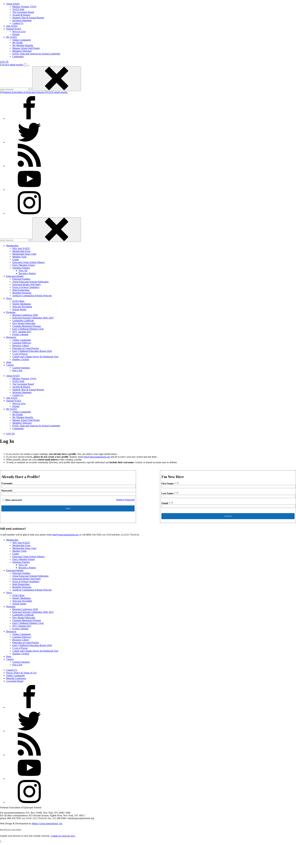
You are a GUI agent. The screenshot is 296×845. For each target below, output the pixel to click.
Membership (12, 245)
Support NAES (13, 28)
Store (8, 362)
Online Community (21, 40)
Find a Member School (23, 265)
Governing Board (14, 681)
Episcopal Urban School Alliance (28, 262)
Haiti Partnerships (21, 290)
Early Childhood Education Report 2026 (32, 351)
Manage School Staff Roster (26, 48)
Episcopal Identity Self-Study (26, 284)
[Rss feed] (29, 166)
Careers (10, 365)
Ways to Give (19, 31)
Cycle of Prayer (20, 354)
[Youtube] (29, 189)
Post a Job (17, 370)
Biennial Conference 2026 (25, 315)
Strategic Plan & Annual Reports (28, 17)
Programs (10, 312)
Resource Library (20, 345)
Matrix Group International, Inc (47, 823)
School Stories (19, 309)
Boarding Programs (21, 292)
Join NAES (11, 26)
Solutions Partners (21, 268)
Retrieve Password (125, 499)
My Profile (17, 42)
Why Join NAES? (21, 248)
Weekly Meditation (21, 304)
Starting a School (20, 359)
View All (22, 270)
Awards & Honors (21, 15)
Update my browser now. (63, 836)
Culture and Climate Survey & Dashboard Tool (35, 356)
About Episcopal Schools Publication (30, 281)
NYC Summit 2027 (21, 331)
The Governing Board (23, 12)
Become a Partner (27, 273)
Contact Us (17, 23)
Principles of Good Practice (25, 348)
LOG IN (4, 61)
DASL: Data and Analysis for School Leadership (36, 53)
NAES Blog (18, 301)
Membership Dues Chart (24, 254)
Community (18, 56)
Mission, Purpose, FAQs (24, 6)
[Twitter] (29, 142)
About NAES (13, 3)
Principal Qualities (21, 279)
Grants (15, 259)
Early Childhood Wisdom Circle (28, 329)
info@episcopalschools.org (97, 456)
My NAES (11, 37)
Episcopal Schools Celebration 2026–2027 (33, 317)
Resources (11, 337)
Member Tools (19, 256)
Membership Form (21, 251)
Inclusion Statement (21, 20)
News (9, 298)
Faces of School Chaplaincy (26, 287)
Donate (15, 34)
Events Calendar (20, 334)
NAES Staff (18, 9)
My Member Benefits (22, 45)
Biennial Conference (16, 678)
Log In (68, 508)
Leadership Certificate (23, 320)
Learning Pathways (21, 342)
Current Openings (21, 367)
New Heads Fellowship (23, 323)
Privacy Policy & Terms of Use (21, 672)
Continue (228, 516)
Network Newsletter (22, 306)
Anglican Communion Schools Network (32, 295)
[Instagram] (29, 213)
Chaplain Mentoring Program (26, 326)
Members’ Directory (22, 51)
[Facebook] (29, 118)
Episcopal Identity (15, 276)
